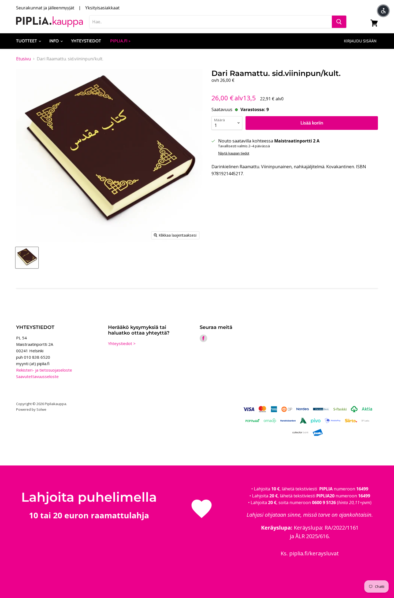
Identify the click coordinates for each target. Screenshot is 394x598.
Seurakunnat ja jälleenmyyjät (45, 7)
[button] (383, 10)
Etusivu (23, 58)
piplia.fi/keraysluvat (314, 553)
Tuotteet (27, 40)
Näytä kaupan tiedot (233, 153)
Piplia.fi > (120, 40)
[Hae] (339, 22)
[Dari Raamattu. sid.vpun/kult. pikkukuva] (27, 257)
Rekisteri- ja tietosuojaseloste (44, 370)
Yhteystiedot (86, 40)
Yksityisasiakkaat (102, 7)
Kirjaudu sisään (360, 41)
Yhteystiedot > (122, 343)
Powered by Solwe (31, 409)
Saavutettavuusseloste (37, 376)
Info (54, 40)
